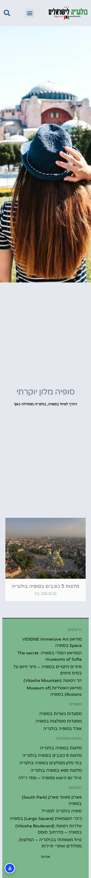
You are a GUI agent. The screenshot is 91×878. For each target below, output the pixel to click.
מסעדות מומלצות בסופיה (58, 721)
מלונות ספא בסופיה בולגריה (56, 770)
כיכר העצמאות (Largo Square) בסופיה (46, 818)
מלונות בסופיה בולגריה (61, 748)
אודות (45, 856)
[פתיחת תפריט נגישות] (10, 868)
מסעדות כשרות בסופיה (60, 713)
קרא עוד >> (46, 593)
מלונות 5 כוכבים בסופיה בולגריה (46, 586)
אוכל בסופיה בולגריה (62, 728)
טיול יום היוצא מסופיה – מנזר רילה (50, 777)
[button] (29, 13)
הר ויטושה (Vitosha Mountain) (53, 680)
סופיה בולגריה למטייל (62, 811)
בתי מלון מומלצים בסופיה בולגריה (50, 762)
